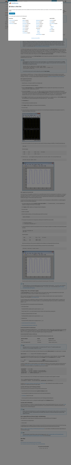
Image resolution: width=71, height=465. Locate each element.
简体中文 (52, 26)
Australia (51, 20)
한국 (50, 31)
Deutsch (38, 29)
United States (11, 23)
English (38, 31)
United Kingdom (39, 34)
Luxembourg (25, 32)
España (24, 25)
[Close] (61, 3)
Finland (24, 26)
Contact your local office (35, 38)
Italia (23, 31)
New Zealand (52, 23)
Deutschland (25, 23)
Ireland (24, 29)
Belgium (24, 20)
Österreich (38, 23)
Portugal (37, 25)
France (24, 28)
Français (38, 32)
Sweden (37, 26)
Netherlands (38, 20)
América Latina (11, 20)
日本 (50, 29)
